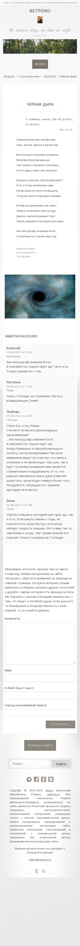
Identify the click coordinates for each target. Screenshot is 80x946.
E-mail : (19, 688)
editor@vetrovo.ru (40, 859)
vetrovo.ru (53, 794)
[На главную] (40, 2)
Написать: (13, 618)
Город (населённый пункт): (26, 705)
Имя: (8, 670)
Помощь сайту (40, 745)
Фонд (49, 790)
